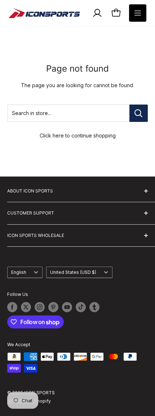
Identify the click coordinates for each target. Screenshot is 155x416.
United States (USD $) (73, 272)
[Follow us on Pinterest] (53, 307)
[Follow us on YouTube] (67, 307)
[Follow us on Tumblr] (94, 307)
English (18, 272)
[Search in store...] (138, 113)
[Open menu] (137, 13)
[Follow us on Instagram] (40, 307)
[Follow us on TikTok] (81, 307)
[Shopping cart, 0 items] (116, 13)
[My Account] (97, 13)
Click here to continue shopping (78, 135)
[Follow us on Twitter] (26, 307)
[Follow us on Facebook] (12, 307)
